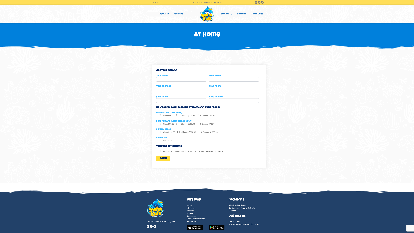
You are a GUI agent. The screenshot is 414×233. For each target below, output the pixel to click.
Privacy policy (193, 221)
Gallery (241, 14)
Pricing (225, 14)
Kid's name (162, 97)
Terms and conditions (196, 219)
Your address (163, 86)
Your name (162, 76)
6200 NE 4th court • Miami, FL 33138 (207, 2)
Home (189, 205)
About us (164, 14)
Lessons (178, 14)
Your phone (215, 86)
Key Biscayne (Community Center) (242, 208)
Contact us (257, 14)
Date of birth (216, 97)
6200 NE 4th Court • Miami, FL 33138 (244, 224)
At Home (232, 211)
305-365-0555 (156, 2)
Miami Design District (237, 205)
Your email (215, 76)
